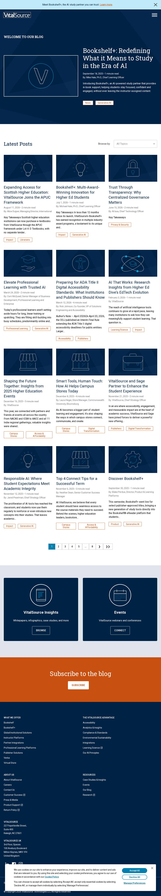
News (88, 103)
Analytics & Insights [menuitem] (92, 727)
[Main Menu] (154, 15)
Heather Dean (66, 492)
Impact (9, 240)
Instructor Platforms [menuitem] (14, 737)
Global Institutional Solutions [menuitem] (18, 732)
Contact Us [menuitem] (9, 790)
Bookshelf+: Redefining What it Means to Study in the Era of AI (118, 58)
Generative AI (104, 103)
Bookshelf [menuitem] (9, 722)
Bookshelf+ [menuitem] (9, 727)
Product (115, 524)
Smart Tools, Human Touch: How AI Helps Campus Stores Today (79, 386)
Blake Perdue (118, 492)
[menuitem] (97, 748)
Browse (41, 630)
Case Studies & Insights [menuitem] (94, 780)
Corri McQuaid (14, 296)
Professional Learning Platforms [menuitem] (20, 748)
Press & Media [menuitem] (11, 800)
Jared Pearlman (15, 497)
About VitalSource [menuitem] (13, 780)
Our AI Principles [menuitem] (91, 753)
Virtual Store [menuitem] (10, 763)
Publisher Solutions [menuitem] (13, 753)
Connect (120, 630)
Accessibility (64, 338)
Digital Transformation (91, 429)
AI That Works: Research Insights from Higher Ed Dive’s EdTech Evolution (129, 287)
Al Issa (115, 211)
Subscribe (78, 685)
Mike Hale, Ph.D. (94, 77)
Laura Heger (66, 400)
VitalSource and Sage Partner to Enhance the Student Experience (128, 386)
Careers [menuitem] (8, 785)
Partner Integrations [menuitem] (14, 742)
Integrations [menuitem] (89, 742)
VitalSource (118, 301)
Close (155, 4)
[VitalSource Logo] (17, 15)
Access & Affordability (39, 434)
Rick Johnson (66, 306)
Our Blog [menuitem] (87, 790)
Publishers (83, 338)
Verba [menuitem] (7, 758)
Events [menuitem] (86, 785)
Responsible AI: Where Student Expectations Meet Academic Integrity (27, 483)
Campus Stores (14, 434)
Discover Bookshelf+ (126, 478)
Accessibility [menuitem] (89, 722)
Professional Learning (17, 328)
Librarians (25, 240)
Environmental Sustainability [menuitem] (97, 737)
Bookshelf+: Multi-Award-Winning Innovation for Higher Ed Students (77, 192)
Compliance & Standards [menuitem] (95, 732)
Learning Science (119, 330)
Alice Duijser (13, 211)
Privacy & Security (120, 224)
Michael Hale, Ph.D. (69, 206)
